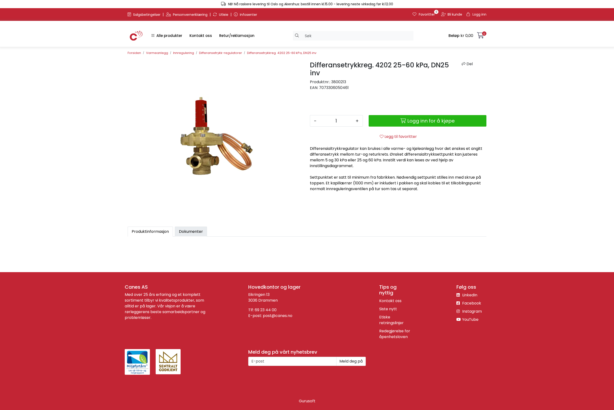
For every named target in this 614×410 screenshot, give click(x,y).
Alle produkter (168, 35)
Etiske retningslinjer (391, 320)
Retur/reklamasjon (236, 35)
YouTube (469, 319)
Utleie (223, 14)
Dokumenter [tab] (191, 231)
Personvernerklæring (190, 14)
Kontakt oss (200, 35)
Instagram (471, 311)
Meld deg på (351, 361)
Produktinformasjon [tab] (150, 231)
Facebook (471, 303)
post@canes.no (277, 315)
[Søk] (297, 36)
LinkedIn (469, 295)
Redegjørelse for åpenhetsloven (394, 334)
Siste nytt (388, 309)
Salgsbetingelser (146, 14)
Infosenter (248, 14)
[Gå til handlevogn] (480, 36)
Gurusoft (307, 401)
